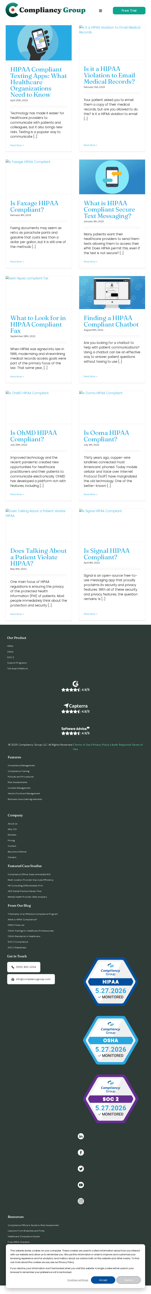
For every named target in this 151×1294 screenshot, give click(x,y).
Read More (16, 145)
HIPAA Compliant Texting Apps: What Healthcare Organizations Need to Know (38, 81)
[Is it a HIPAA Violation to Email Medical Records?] (112, 42)
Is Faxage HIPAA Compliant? (34, 206)
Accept (103, 1280)
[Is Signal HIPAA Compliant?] (112, 525)
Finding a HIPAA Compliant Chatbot (111, 321)
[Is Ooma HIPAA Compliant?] (112, 407)
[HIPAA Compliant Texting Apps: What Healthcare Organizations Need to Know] (39, 42)
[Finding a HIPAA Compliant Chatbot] (112, 292)
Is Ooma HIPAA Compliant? (106, 436)
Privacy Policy (101, 744)
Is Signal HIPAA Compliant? (107, 554)
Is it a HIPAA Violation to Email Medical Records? (109, 75)
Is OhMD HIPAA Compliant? (33, 436)
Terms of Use (82, 744)
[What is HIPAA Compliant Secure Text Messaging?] (112, 177)
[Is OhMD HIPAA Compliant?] (39, 407)
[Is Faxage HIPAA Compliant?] (39, 177)
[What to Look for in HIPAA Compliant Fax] (39, 292)
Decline (128, 1280)
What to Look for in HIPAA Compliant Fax (38, 324)
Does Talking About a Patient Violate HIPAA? (38, 557)
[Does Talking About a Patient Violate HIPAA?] (39, 525)
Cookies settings (77, 1280)
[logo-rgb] (46, 4)
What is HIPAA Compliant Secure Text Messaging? (109, 209)
